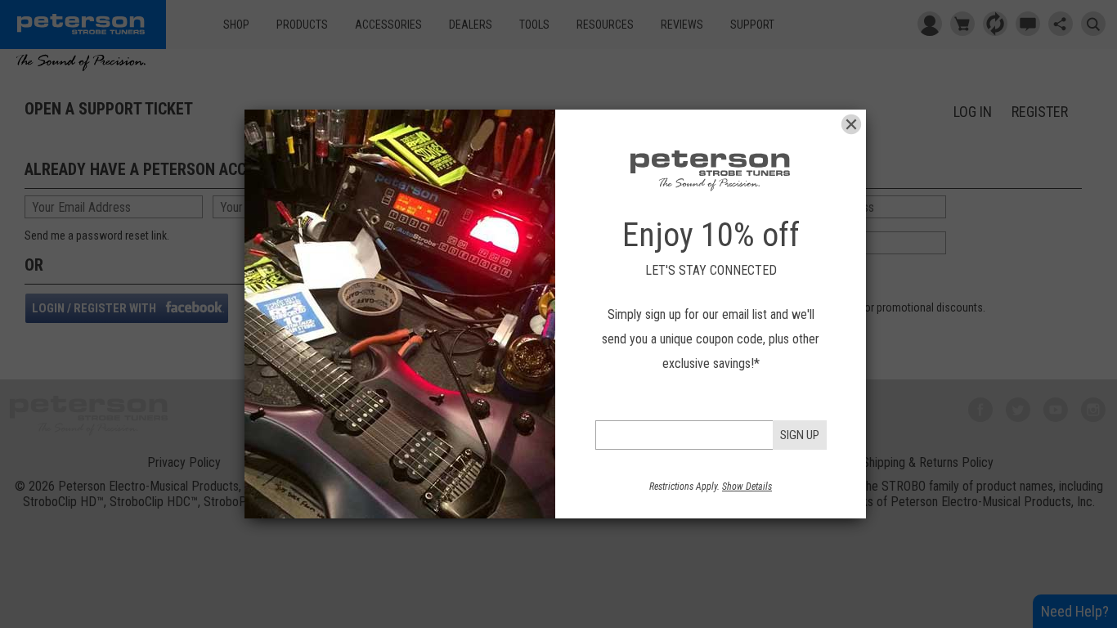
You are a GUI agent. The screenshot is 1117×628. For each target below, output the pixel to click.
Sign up (799, 435)
